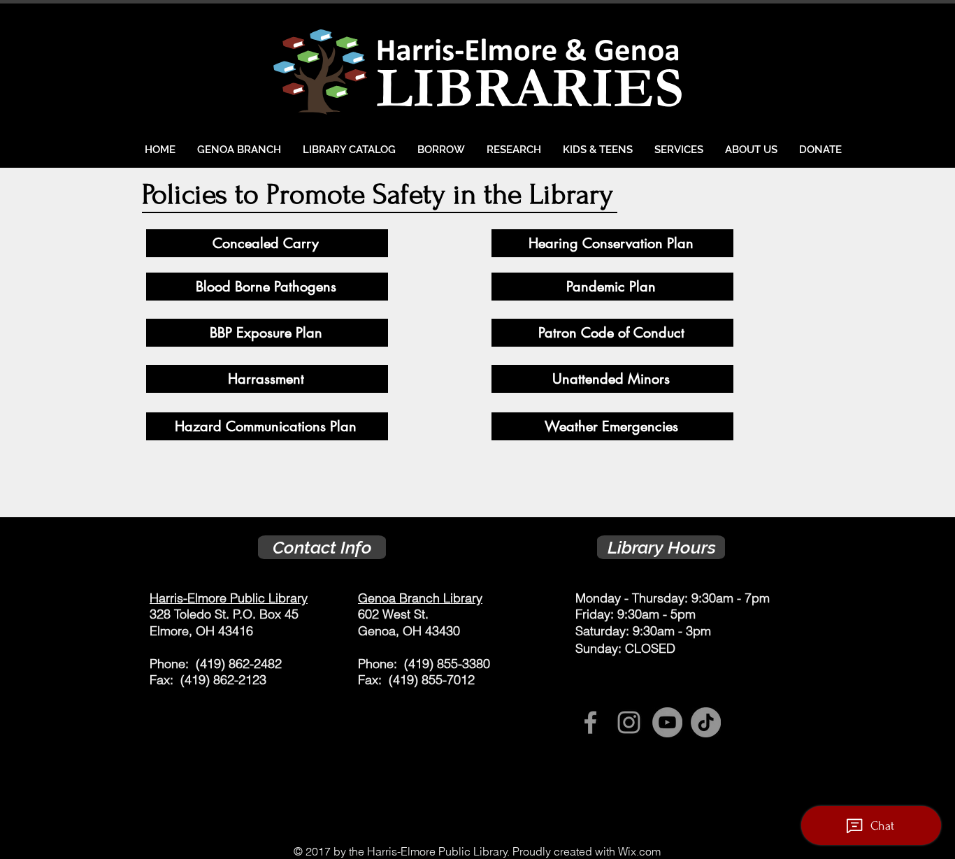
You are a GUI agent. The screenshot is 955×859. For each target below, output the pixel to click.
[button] (440, 149)
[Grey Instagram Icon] (629, 722)
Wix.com (639, 851)
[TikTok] (706, 722)
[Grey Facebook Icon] (590, 722)
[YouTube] (667, 722)
